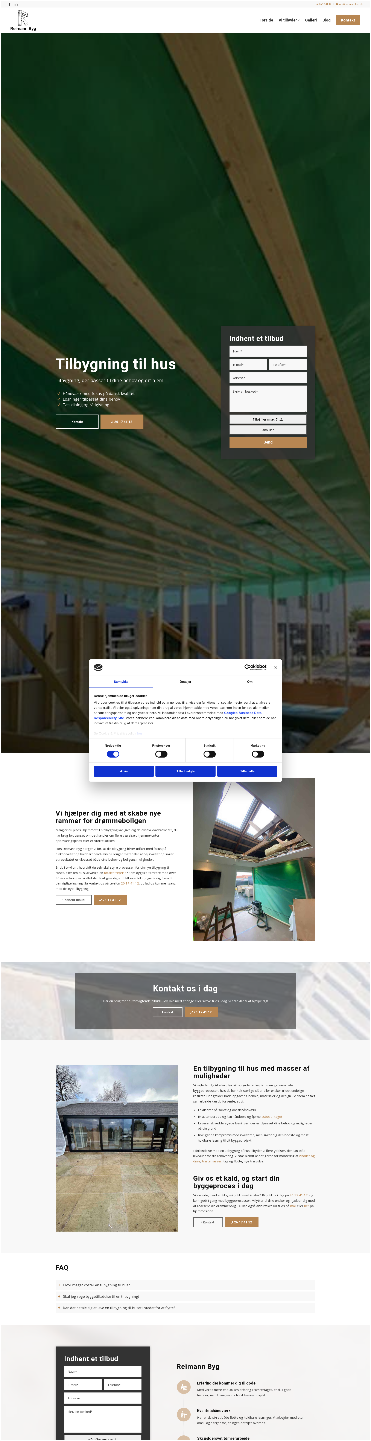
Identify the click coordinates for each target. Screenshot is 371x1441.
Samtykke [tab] (121, 681)
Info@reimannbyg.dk (350, 4)
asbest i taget (272, 1116)
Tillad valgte (185, 771)
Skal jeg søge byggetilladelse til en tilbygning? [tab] (101, 1296)
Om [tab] (249, 681)
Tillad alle (247, 771)
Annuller (268, 430)
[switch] (161, 754)
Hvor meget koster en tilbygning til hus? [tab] (96, 1284)
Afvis (124, 771)
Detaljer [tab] (186, 681)
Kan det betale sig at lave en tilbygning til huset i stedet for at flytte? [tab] (119, 1307)
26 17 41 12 (324, 4)
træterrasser (212, 1161)
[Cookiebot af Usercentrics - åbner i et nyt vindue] (247, 667)
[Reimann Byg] (23, 20)
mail (293, 1206)
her (140, 733)
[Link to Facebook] (9, 4)
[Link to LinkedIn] (16, 4)
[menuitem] (324, 4)
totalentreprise (115, 873)
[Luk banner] (275, 667)
